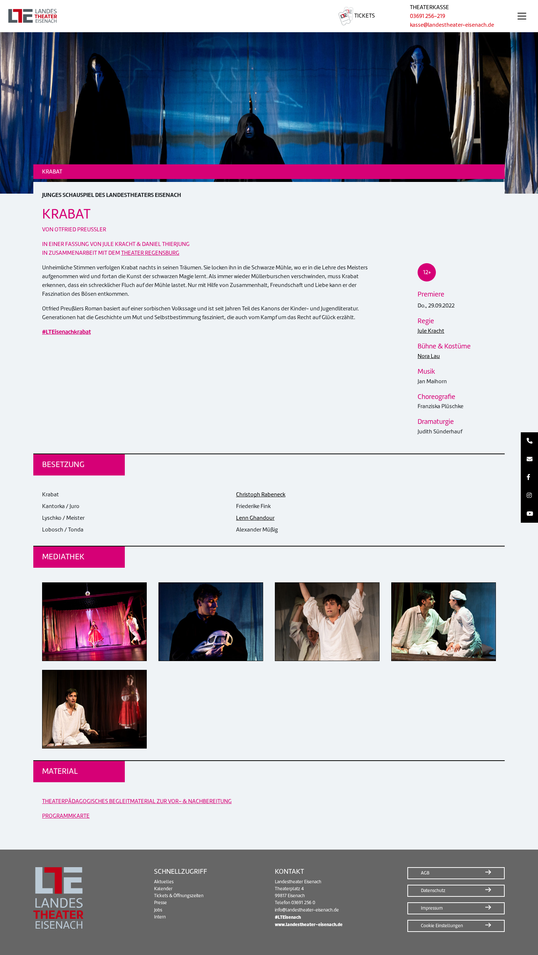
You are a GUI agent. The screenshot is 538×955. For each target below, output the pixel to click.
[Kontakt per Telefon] (529, 441)
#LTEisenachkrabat (66, 332)
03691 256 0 (303, 903)
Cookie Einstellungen (442, 926)
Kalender (163, 889)
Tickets (364, 15)
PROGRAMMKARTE (66, 816)
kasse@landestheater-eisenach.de (452, 25)
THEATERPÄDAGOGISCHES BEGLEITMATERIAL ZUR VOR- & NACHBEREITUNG (137, 801)
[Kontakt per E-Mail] (529, 459)
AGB (425, 873)
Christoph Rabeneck (260, 494)
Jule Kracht (431, 331)
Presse (160, 903)
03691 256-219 (427, 16)
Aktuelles (163, 882)
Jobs (158, 910)
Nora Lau (429, 356)
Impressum (432, 908)
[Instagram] (529, 495)
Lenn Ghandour (255, 518)
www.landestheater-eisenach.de (309, 924)
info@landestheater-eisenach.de (307, 910)
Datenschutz (433, 891)
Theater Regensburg (150, 253)
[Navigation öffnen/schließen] (522, 16)
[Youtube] (529, 514)
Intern (160, 917)
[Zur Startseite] (160, 16)
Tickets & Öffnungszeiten (178, 896)
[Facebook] (529, 478)
